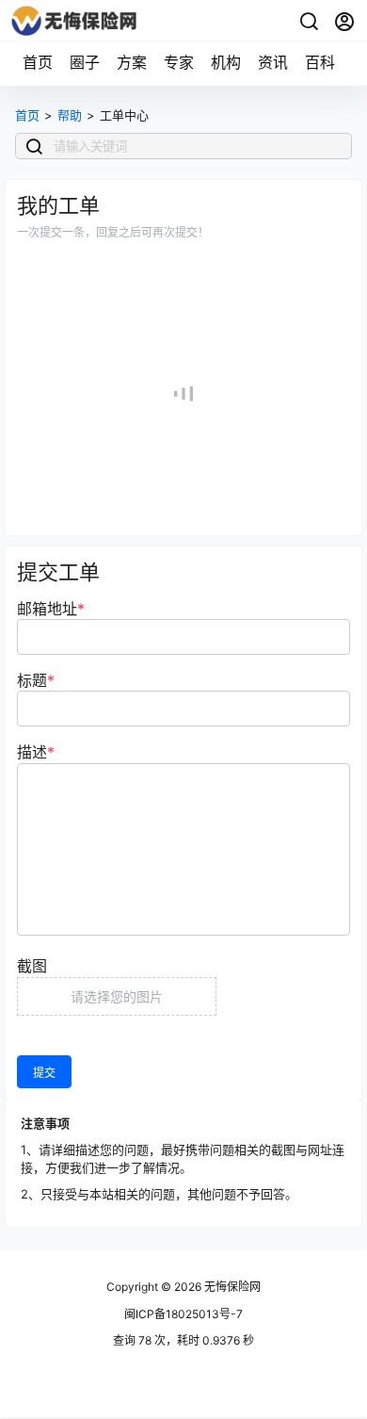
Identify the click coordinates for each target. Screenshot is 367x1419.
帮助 (69, 114)
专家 (179, 62)
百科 (320, 62)
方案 (132, 62)
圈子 (85, 62)
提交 (44, 1073)
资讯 (273, 62)
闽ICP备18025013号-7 (183, 1314)
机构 (226, 62)
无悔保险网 (231, 1287)
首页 (38, 62)
